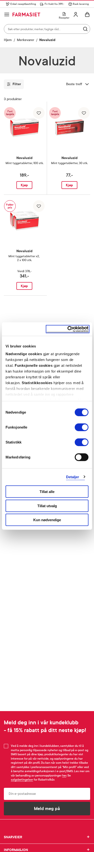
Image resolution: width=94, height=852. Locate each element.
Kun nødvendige (47, 520)
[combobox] (47, 29)
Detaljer (72, 477)
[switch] (81, 427)
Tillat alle (47, 492)
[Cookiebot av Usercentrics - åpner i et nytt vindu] (67, 329)
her (64, 775)
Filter (17, 84)
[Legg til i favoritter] (39, 113)
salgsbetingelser (22, 779)
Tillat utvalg (47, 506)
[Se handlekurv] (87, 14)
